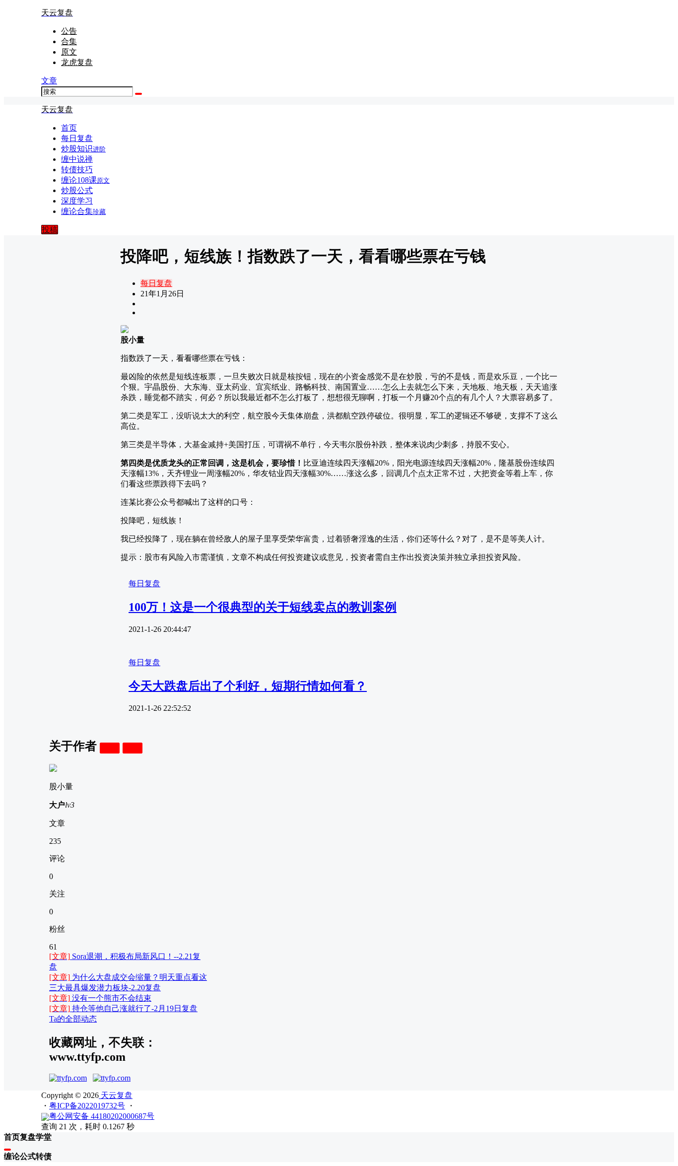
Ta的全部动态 (73, 1019)
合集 (69, 41)
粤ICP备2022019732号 (87, 1105)
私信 (132, 748)
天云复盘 (116, 1095)
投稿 (50, 229)
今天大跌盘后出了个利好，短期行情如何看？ (248, 686)
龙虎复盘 (77, 62)
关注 (109, 748)
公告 (69, 31)
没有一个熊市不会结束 (100, 998)
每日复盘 (156, 283)
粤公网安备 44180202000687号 (101, 1116)
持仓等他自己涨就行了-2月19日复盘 (123, 1008)
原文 (69, 52)
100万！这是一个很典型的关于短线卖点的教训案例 (263, 607)
